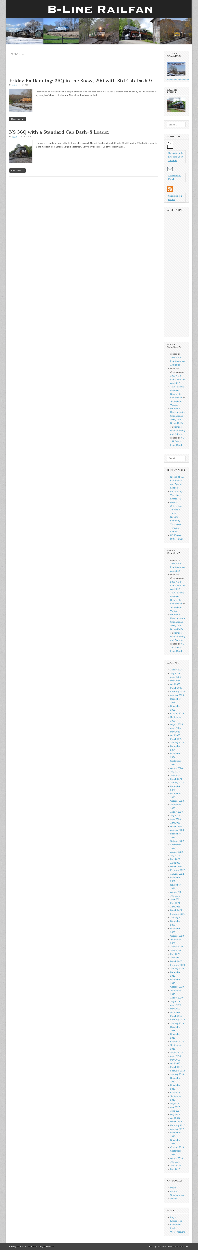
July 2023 (175, 815)
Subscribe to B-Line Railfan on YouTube (175, 157)
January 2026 (177, 695)
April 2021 (175, 906)
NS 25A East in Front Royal (177, 441)
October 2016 (177, 1147)
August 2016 (176, 1158)
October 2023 (177, 801)
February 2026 (177, 691)
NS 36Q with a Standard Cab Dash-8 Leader (59, 132)
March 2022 (176, 866)
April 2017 (175, 1118)
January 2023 (177, 830)
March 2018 (176, 1067)
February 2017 (177, 1125)
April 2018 (175, 1063)
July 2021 (175, 895)
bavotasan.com (181, 1247)
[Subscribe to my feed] (170, 191)
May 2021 (175, 903)
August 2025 (176, 724)
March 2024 (176, 779)
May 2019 (175, 1008)
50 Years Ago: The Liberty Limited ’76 (177, 495)
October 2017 (177, 1092)
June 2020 (175, 950)
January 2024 (177, 782)
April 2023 (175, 823)
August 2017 (176, 1103)
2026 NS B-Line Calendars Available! (177, 361)
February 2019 (177, 1019)
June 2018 (175, 1056)
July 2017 (175, 1107)
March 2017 (176, 1121)
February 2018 (177, 1070)
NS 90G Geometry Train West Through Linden (175, 524)
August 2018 (176, 1052)
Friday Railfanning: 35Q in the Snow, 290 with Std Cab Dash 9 (80, 80)
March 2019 (176, 1016)
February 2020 (177, 965)
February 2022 (177, 870)
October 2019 (177, 987)
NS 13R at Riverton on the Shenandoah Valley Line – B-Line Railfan (177, 415)
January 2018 (177, 1074)
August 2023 (176, 812)
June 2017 (175, 1111)
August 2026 (176, 669)
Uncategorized (177, 1195)
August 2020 (176, 946)
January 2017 (177, 1129)
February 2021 (177, 914)
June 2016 (175, 1165)
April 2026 (175, 684)
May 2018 (175, 1060)
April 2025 (175, 735)
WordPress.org (177, 1232)
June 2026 (175, 677)
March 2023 (176, 826)
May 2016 (175, 1169)
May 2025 (175, 731)
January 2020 (177, 968)
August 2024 (176, 768)
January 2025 (177, 742)
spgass (14, 85)
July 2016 (175, 1162)
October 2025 (177, 713)
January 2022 (177, 874)
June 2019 (175, 1005)
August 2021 (176, 892)
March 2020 (176, 961)
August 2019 (176, 997)
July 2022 (175, 855)
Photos (173, 1191)
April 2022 (175, 863)
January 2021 (177, 917)
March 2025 (176, 739)
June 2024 (175, 775)
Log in (173, 1217)
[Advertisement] (65, 69)
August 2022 (176, 852)
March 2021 (176, 910)
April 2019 (175, 1012)
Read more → (17, 119)
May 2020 (175, 954)
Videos (173, 1198)
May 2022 (175, 859)
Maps (173, 1187)
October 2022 (177, 841)
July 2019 (175, 1001)
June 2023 (175, 819)
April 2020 (175, 957)
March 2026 (176, 688)
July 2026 (175, 673)
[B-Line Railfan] (99, 22)
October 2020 (177, 936)
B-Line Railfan (31, 1247)
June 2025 (175, 728)
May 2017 (175, 1114)
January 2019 (177, 1023)
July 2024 (175, 771)
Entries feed (176, 1221)
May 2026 (175, 680)
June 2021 (175, 899)
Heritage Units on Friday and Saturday (177, 430)
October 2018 (177, 1041)
